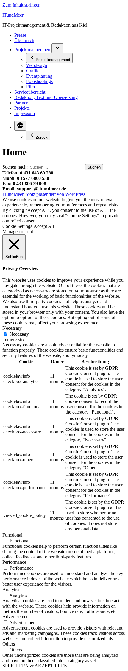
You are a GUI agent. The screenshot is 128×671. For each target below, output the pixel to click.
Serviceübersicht (29, 92)
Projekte (22, 108)
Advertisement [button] (16, 616)
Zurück (42, 137)
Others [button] (8, 643)
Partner (21, 102)
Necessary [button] (12, 328)
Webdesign (36, 65)
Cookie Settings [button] (17, 226)
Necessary (19, 334)
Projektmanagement (32, 49)
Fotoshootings (39, 81)
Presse (20, 35)
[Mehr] (20, 126)
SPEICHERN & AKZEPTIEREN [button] (35, 665)
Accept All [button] (44, 226)
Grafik (32, 70)
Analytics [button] (11, 589)
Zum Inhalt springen (21, 4)
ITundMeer (13, 14)
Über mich (24, 40)
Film (30, 86)
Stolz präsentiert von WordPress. (56, 194)
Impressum (24, 113)
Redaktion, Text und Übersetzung (46, 97)
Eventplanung (39, 76)
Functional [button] (12, 534)
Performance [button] (14, 562)
